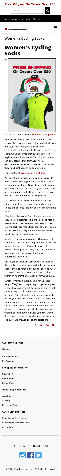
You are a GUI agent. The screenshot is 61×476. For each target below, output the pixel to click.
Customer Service (10, 356)
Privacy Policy (8, 382)
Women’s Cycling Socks (44, 134)
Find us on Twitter (10, 405)
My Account (17, 19)
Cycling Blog (7, 427)
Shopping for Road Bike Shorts (16, 422)
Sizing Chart (7, 373)
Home (6, 19)
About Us (6, 395)
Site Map (6, 400)
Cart (28, 19)
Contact (5, 349)
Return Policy (8, 378)
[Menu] (55, 26)
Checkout (37, 19)
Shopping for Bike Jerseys (14, 418)
